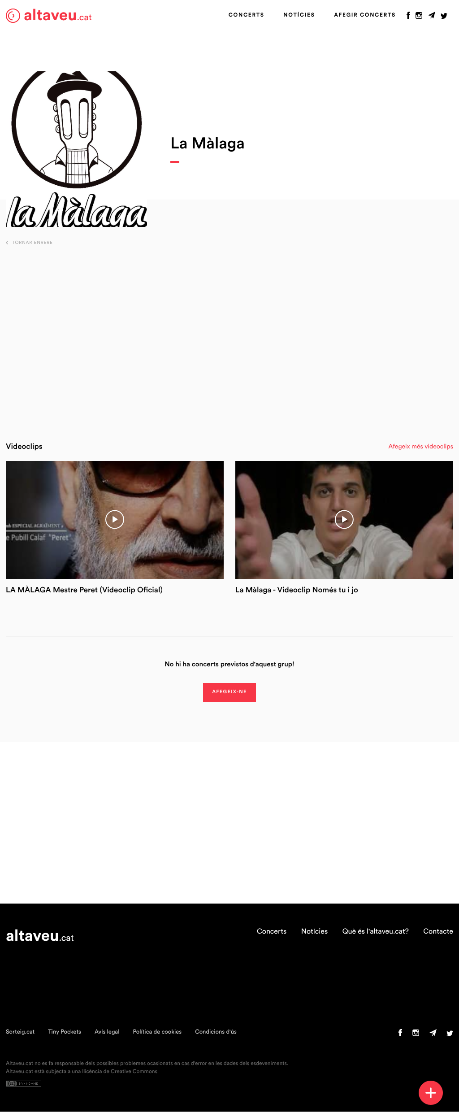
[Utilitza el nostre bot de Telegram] (431, 17)
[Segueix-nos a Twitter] (444, 17)
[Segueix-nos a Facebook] (408, 17)
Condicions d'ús (216, 1032)
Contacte (438, 931)
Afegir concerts (365, 15)
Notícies (299, 15)
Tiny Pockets (64, 1032)
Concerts (246, 15)
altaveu (58, 15)
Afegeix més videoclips (421, 446)
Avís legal (107, 1032)
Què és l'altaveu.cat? (375, 931)
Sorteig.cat (20, 1032)
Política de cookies (157, 1032)
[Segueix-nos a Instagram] (419, 17)
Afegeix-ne (229, 692)
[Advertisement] (229, 339)
